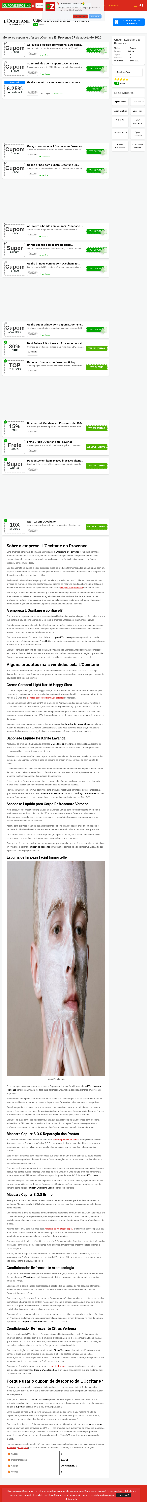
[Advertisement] (55, 121)
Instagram (23, 1447)
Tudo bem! (123, 1495)
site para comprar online (71, 587)
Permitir (95, 16)
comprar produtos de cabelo (66, 1139)
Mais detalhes (71, 1499)
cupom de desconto (57, 1366)
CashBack (114, 5)
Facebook (11, 1447)
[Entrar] (141, 5)
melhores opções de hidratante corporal (45, 698)
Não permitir (80, 16)
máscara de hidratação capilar (59, 1228)
